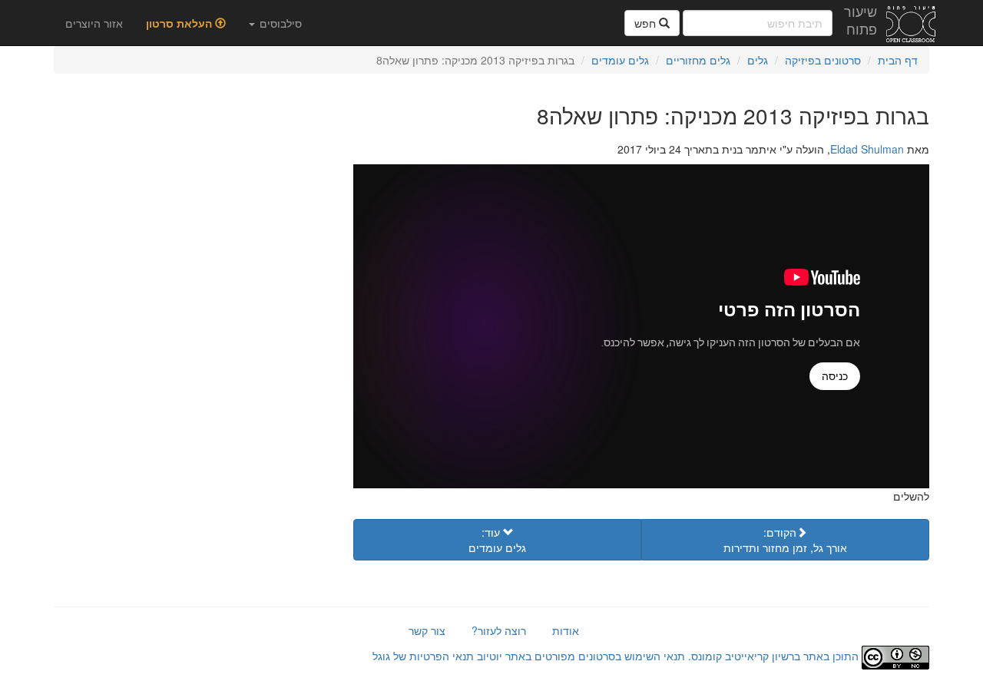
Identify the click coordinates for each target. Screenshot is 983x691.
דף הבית (898, 60)
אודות (565, 630)
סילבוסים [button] (279, 23)
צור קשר (427, 630)
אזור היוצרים (94, 23)
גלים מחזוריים (698, 60)
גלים (757, 60)
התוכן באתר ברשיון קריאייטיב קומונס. (773, 655)
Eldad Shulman (867, 149)
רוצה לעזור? (499, 630)
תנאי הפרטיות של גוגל (423, 655)
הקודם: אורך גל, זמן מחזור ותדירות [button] (785, 539)
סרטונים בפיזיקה (823, 60)
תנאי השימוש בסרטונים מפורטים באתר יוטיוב (579, 655)
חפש (646, 23)
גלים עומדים (620, 60)
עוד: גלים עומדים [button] (497, 539)
